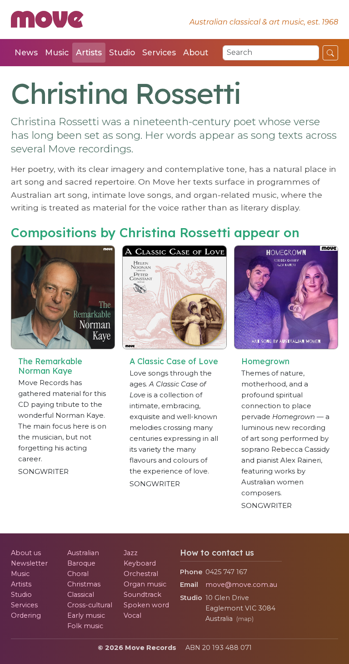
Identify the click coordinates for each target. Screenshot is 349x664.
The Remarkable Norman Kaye (50, 366)
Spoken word (146, 605)
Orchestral (141, 574)
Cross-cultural (89, 605)
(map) (245, 618)
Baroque (81, 563)
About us (26, 553)
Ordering (26, 615)
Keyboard (140, 563)
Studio (122, 52)
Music (57, 52)
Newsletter (29, 563)
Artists (89, 52)
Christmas (83, 584)
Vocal (132, 615)
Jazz (131, 553)
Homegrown (265, 361)
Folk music (85, 626)
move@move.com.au (241, 585)
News (26, 52)
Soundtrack (142, 595)
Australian (83, 553)
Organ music (145, 584)
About (195, 52)
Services (159, 52)
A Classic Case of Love (174, 361)
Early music (86, 615)
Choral (78, 574)
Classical (80, 595)
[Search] (330, 52)
